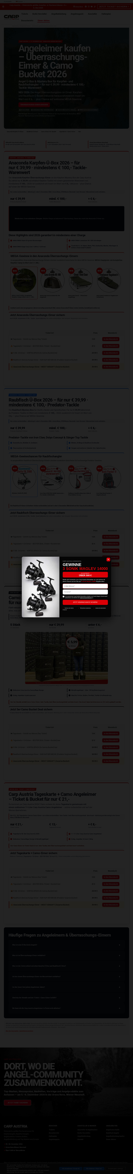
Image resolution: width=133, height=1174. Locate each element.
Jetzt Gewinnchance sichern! (85, 602)
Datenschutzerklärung (86, 597)
